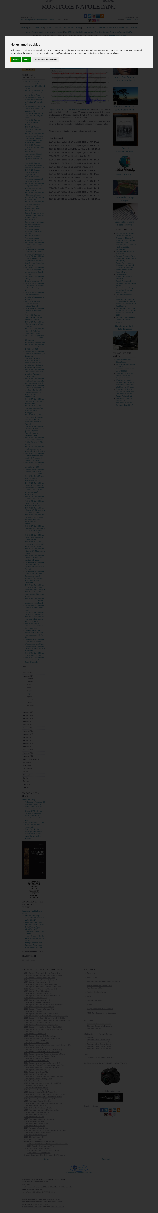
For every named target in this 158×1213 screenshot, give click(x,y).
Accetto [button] (16, 59)
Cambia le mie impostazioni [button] (45, 59)
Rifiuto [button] (26, 59)
